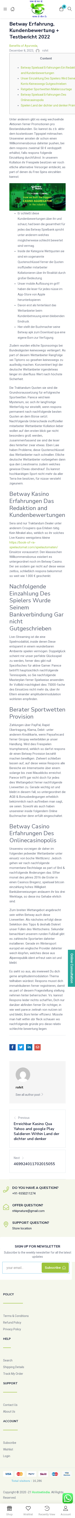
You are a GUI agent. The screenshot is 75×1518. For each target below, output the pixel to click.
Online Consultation (72, 968)
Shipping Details (13, 1367)
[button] (61, 9)
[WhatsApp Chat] (67, 1498)
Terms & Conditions (16, 1316)
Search (7, 1360)
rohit (45, 50)
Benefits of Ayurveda (23, 45)
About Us (9, 1411)
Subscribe (9, 1442)
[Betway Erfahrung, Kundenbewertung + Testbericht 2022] (12, 1047)
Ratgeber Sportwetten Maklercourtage (46, 89)
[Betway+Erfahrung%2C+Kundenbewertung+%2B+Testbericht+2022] (21, 1047)
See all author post (28, 1094)
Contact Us (10, 1405)
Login (6, 1456)
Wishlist (8, 1449)
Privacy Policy (12, 1329)
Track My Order (13, 1373)
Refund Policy (12, 1322)
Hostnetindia (41, 1492)
